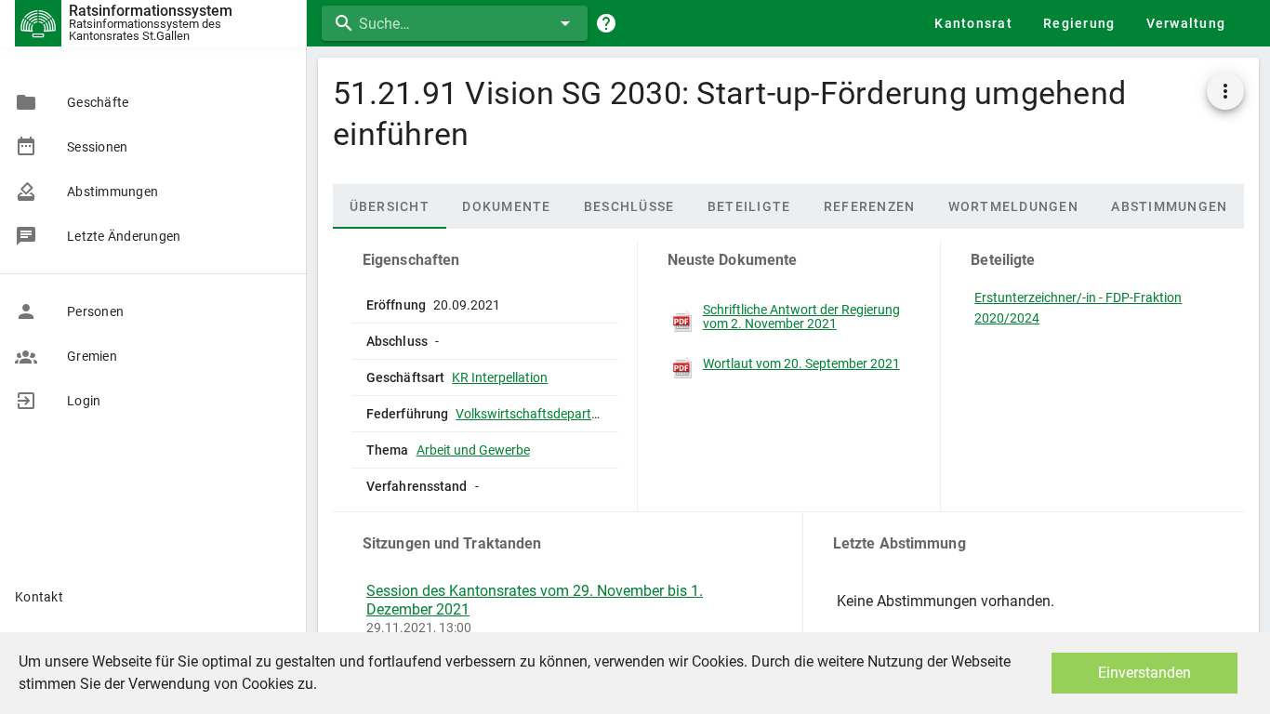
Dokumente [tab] (506, 206)
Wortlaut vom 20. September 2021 (801, 364)
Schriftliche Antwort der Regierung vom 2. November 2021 (801, 317)
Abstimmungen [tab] (1169, 206)
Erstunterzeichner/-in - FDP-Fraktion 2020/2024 (1078, 307)
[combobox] (455, 23)
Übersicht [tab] (390, 206)
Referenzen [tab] (870, 206)
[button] (1225, 91)
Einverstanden (1144, 672)
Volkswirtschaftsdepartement (542, 413)
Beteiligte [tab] (749, 206)
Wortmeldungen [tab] (1013, 206)
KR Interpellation (500, 377)
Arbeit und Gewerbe (473, 450)
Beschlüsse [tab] (629, 206)
